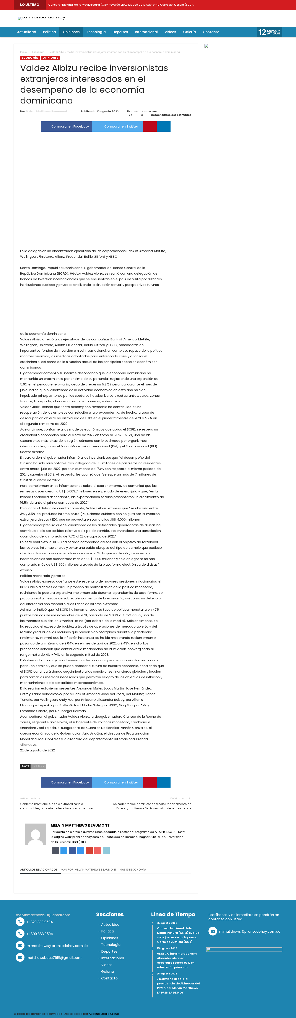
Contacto (109, 978)
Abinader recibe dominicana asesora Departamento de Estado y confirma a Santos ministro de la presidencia (152, 803)
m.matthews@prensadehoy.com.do (57, 945)
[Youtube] (248, 5)
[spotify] (268, 5)
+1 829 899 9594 (39, 921)
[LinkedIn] (239, 5)
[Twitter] (229, 5)
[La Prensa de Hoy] (42, 16)
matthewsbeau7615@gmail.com (53, 957)
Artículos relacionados (39, 870)
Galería (107, 971)
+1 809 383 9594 (39, 933)
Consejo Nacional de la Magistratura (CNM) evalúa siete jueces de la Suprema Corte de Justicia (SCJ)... (120, 5)
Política (107, 931)
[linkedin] (164, 126)
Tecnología (110, 944)
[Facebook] (219, 5)
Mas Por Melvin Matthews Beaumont (88, 870)
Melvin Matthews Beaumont (46, 111)
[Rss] (278, 5)
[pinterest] (150, 126)
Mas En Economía (133, 870)
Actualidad (110, 924)
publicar (38, 766)
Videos (106, 964)
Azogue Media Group (104, 1014)
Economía (38, 52)
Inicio (23, 52)
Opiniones (50, 58)
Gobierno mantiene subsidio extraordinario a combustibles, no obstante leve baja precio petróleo (57, 803)
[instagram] (258, 5)
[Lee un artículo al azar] (241, 32)
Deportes (109, 951)
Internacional (112, 958)
